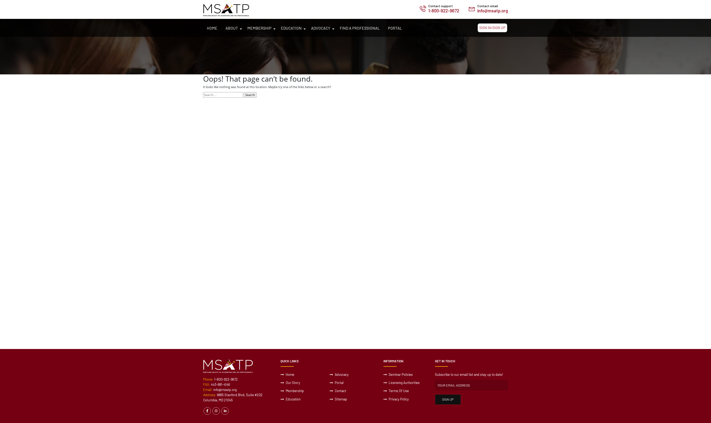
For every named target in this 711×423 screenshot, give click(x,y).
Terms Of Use (398, 391)
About (232, 28)
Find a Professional (360, 28)
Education (291, 28)
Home (212, 28)
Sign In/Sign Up (492, 28)
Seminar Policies (400, 374)
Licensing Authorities (404, 382)
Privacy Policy (398, 399)
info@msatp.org (492, 10)
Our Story (292, 382)
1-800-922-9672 (443, 10)
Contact (340, 391)
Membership (259, 28)
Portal (395, 28)
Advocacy (320, 28)
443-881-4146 (220, 384)
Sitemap (340, 399)
